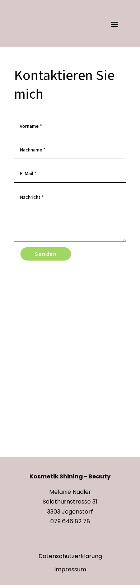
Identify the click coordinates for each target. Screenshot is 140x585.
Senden (46, 254)
